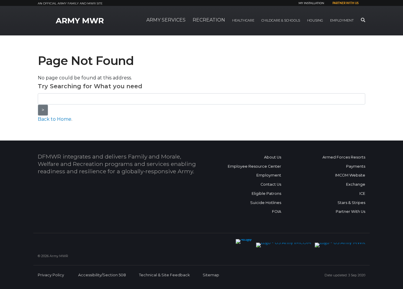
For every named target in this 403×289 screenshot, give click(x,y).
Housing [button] (315, 20)
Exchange (355, 184)
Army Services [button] (166, 20)
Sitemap (211, 275)
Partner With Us (350, 211)
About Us (272, 157)
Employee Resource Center (254, 166)
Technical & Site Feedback (164, 275)
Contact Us (271, 184)
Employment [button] (342, 20)
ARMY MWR (80, 20)
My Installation (311, 3)
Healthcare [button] (243, 20)
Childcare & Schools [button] (280, 20)
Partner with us (345, 3)
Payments (355, 166)
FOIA (276, 211)
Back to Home (54, 119)
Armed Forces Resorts (343, 157)
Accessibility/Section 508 (102, 275)
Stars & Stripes (351, 202)
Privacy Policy (51, 275)
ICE (362, 193)
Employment (268, 175)
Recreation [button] (209, 20)
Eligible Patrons (266, 193)
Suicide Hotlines (265, 202)
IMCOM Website (350, 175)
